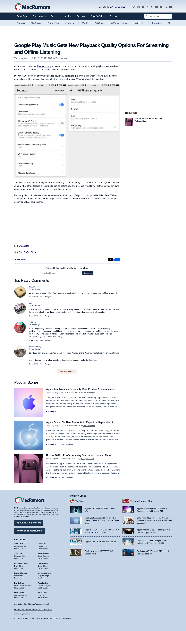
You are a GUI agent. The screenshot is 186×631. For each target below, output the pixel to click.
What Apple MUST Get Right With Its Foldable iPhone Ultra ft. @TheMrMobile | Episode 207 (154, 520)
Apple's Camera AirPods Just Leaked (100, 542)
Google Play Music (28, 252)
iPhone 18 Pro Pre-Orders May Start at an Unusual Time (78, 455)
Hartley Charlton (87, 459)
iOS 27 (85, 23)
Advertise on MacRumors (29, 530)
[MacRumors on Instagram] (138, 6)
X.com (21, 548)
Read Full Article (53, 411)
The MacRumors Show (141, 501)
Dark (68, 618)
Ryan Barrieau (43, 583)
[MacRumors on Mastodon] (151, 6)
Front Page (22, 16)
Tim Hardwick (62, 58)
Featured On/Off (21, 618)
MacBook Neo (139, 23)
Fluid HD (52, 618)
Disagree (48, 297)
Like (41, 297)
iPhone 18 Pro (53, 23)
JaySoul (32, 287)
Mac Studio (36, 23)
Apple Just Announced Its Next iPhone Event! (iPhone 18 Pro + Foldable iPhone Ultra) (102, 520)
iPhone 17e (156, 23)
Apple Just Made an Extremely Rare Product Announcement (80, 389)
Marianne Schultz (44, 573)
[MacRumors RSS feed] (165, 6)
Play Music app (44, 66)
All (170, 23)
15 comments (20, 260)
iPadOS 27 (98, 23)
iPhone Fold (70, 23)
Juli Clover (18, 553)
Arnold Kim (18, 544)
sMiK (31, 303)
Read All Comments (67, 372)
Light (63, 618)
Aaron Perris (42, 593)
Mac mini (21, 23)
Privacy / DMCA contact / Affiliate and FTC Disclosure (33, 609)
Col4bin (32, 322)
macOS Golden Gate (118, 23)
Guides (54, 16)
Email (16, 548)
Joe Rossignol (89, 392)
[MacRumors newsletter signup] (170, 6)
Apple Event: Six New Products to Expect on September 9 (79, 422)
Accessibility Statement (22, 614)
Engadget (23, 246)
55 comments (67, 444)
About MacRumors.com (29, 522)
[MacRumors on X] (147, 6)
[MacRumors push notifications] (161, 6)
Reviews (81, 16)
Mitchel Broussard (21, 563)
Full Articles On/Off (35, 618)
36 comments (67, 478)
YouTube (79, 501)
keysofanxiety (35, 347)
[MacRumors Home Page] (32, 7)
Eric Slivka (42, 544)
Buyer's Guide (97, 16)
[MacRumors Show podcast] (133, 6)
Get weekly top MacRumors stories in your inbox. (67, 268)
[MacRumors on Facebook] (143, 6)
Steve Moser (19, 593)
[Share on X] (110, 259)
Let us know (120, 7)
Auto (58, 618)
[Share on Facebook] (117, 259)
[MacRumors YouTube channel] (156, 6)
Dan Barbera (19, 583)
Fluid (46, 618)
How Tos (67, 16)
